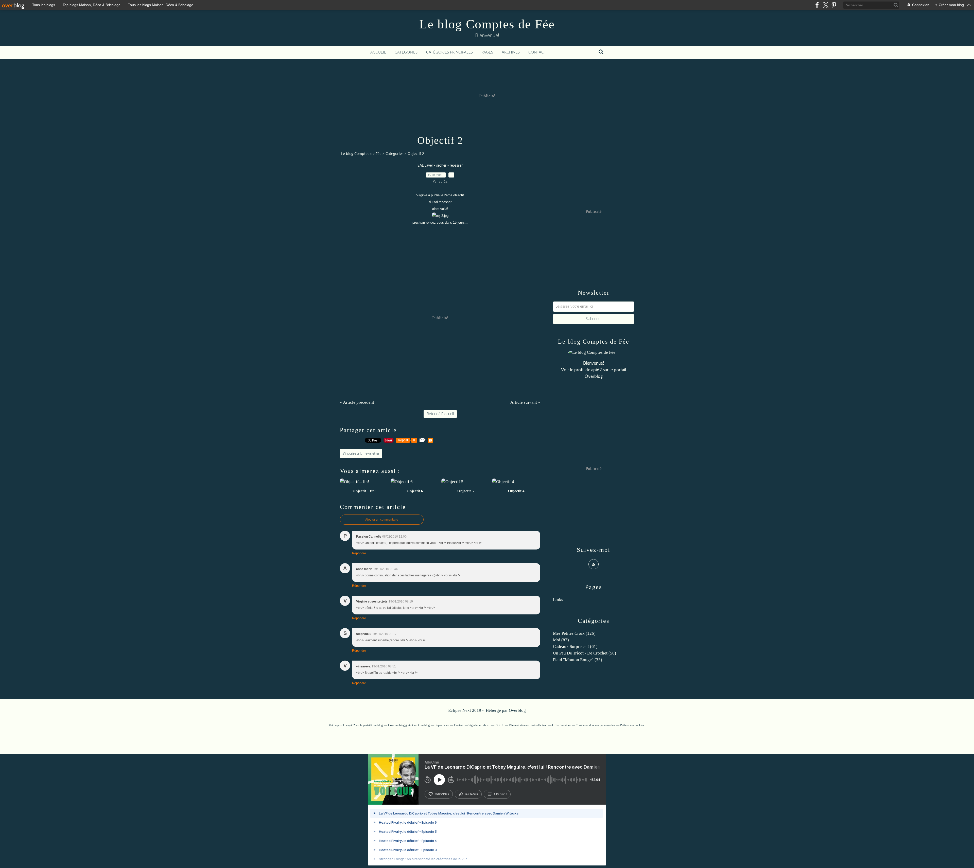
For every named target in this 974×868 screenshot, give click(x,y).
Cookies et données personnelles (595, 725)
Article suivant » (525, 402)
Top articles (442, 725)
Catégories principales (449, 52)
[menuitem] (378, 52)
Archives (511, 52)
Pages (487, 52)
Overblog (517, 710)
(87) (561, 639)
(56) (584, 653)
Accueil (378, 52)
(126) (574, 633)
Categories (395, 153)
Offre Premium (561, 725)
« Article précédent (357, 402)
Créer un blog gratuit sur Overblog (409, 725)
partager (471, 794)
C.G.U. (499, 725)
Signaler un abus (478, 725)
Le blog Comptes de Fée (487, 24)
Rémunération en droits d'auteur (528, 725)
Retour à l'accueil (440, 414)
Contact (537, 52)
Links (558, 599)
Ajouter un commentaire (381, 519)
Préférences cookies (632, 725)
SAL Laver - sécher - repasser (440, 165)
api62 (596, 370)
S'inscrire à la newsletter (360, 453)
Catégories (406, 52)
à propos (500, 794)
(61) (575, 646)
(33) (577, 659)
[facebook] (817, 5)
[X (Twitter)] (825, 5)
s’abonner (441, 794)
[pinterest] (834, 5)
